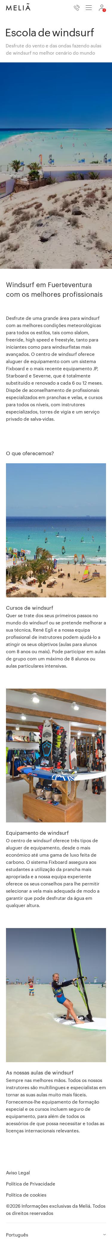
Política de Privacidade (30, 1183)
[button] (56, 566)
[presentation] (89, 7)
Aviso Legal (18, 1172)
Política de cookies (26, 1194)
